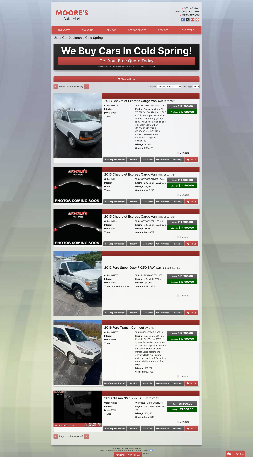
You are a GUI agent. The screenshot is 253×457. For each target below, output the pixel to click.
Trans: (107, 116)
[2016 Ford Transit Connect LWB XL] (77, 352)
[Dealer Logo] (71, 14)
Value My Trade (162, 159)
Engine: (139, 109)
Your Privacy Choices (141, 450)
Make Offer (148, 159)
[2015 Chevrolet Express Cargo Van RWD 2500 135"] (77, 227)
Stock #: (139, 148)
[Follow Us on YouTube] (192, 19)
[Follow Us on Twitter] (187, 19)
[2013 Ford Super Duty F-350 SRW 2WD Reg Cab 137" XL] (77, 283)
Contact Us (127, 448)
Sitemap (130, 450)
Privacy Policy (136, 448)
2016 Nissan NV (131, 398)
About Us (120, 448)
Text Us (192, 159)
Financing (177, 159)
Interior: (108, 109)
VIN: (137, 105)
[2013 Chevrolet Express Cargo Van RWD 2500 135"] (77, 125)
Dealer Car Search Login (108, 450)
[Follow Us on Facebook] (183, 19)
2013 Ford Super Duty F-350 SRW (142, 267)
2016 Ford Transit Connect (129, 327)
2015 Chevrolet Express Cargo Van (139, 216)
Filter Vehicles (127, 79)
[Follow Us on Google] (197, 19)
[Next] (86, 86)
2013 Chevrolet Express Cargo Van (139, 101)
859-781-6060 (191, 14)
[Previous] (55, 86)
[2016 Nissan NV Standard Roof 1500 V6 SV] (77, 408)
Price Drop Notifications (114, 159)
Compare (184, 152)
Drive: (107, 112)
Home (114, 448)
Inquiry (133, 159)
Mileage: (139, 144)
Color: (107, 105)
